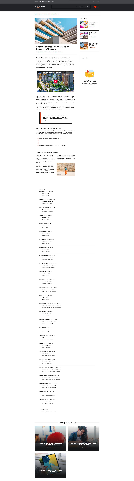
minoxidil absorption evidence (43, 391)
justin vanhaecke (51, 51)
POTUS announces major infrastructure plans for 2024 (50, 443)
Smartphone (91, 26)
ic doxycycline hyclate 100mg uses (44, 319)
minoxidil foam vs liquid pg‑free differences (46, 375)
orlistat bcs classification (43, 279)
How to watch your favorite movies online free (93, 33)
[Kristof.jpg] (40, 5)
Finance (61, 51)
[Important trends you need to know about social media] (84, 21)
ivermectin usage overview (43, 359)
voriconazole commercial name (44, 263)
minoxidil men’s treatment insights (44, 383)
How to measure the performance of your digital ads (93, 44)
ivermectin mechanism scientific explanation (46, 367)
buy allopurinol (41, 223)
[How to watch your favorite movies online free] (84, 32)
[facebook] (91, 1)
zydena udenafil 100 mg (42, 239)
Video (52, 447)
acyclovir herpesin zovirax (43, 335)
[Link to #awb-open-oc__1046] (95, 7)
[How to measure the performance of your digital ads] (84, 43)
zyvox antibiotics (41, 215)
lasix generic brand (42, 247)
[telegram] (98, 1)
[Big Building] (56, 18)
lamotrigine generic (42, 231)
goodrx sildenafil (41, 191)
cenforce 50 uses (41, 271)
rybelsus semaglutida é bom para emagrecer (46, 303)
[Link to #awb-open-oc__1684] (98, 7)
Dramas (92, 36)
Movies (95, 36)
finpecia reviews (41, 295)
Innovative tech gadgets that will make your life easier (50, 470)
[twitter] (93, 1)
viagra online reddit (42, 311)
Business (58, 51)
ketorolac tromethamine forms (43, 351)
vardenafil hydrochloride (43, 199)
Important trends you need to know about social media (93, 23)
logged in (46, 411)
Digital (94, 47)
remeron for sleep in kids (43, 207)
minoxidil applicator (42, 343)
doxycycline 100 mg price (43, 255)
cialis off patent (41, 327)
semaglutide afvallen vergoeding (44, 287)
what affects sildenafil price (43, 399)
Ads (92, 47)
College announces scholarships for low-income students (83, 443)
